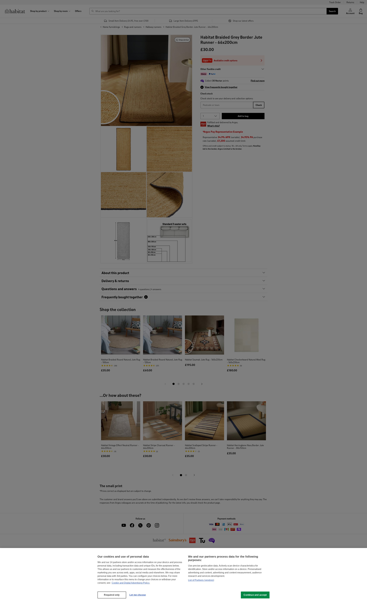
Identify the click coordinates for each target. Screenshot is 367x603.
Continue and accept (255, 595)
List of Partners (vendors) (201, 580)
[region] (183, 575)
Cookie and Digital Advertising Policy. (131, 583)
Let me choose (137, 595)
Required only (112, 595)
